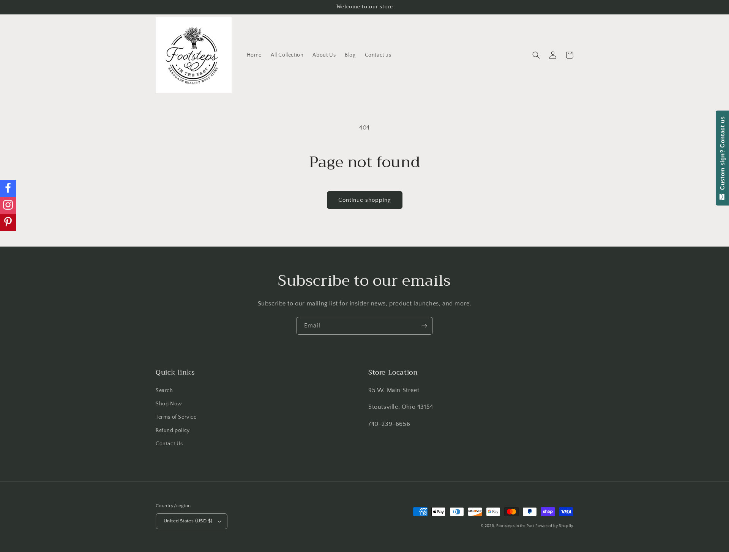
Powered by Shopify (554, 526)
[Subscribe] (424, 326)
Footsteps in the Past (515, 526)
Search (164, 391)
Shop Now (169, 404)
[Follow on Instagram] (8, 205)
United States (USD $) (188, 521)
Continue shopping (364, 200)
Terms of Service (176, 417)
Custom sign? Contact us (722, 155)
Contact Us (169, 444)
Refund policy (173, 430)
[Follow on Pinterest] (8, 222)
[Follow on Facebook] (8, 188)
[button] (536, 55)
